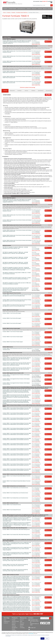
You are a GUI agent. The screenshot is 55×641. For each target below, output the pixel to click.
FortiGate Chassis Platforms (21, 12)
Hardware (19, 90)
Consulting (22, 627)
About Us (45, 8)
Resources (34, 8)
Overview (5, 90)
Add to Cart (48, 41)
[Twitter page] (44, 623)
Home (4, 12)
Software (33, 90)
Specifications (40, 90)
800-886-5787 (44, 1)
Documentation (49, 90)
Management (14, 627)
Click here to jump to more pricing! (27, 87)
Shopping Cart (7, 621)
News (21, 621)
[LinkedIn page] (49, 623)
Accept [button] (42, 638)
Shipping (22, 624)
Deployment (12, 90)
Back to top (50, 39)
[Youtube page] (46, 623)
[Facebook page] (41, 623)
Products (5, 8)
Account (49, 8)
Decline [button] (47, 638)
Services (26, 90)
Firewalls (13, 12)
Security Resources (21, 8)
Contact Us (40, 8)
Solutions (28, 8)
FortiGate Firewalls (12, 8)
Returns (21, 626)
